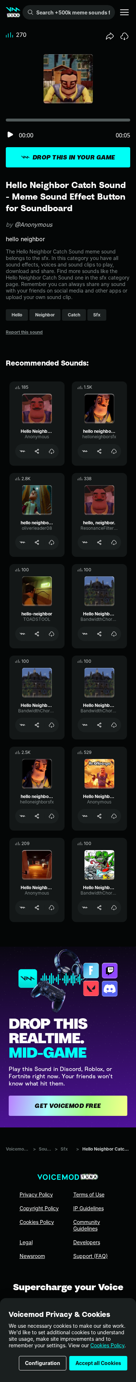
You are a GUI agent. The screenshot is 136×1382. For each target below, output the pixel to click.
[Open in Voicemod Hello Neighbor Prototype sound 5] (85, 634)
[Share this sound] (110, 36)
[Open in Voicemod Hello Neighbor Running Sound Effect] (85, 907)
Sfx (64, 1149)
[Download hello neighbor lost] (51, 816)
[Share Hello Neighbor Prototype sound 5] (99, 634)
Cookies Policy (107, 1345)
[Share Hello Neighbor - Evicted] (99, 816)
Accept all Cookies (98, 1363)
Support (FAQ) (90, 1256)
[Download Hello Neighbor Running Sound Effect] (114, 907)
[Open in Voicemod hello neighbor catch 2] (85, 451)
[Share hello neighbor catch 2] (99, 451)
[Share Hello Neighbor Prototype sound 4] (37, 725)
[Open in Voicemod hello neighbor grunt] (22, 542)
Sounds (45, 1149)
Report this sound (24, 332)
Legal (26, 1242)
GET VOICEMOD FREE (68, 1105)
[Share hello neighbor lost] (37, 816)
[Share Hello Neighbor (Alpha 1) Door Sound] (37, 907)
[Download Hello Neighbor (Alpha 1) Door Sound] (51, 907)
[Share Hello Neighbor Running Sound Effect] (99, 907)
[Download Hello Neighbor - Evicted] (114, 816)
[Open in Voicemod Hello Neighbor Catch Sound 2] (22, 451)
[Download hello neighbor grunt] (51, 542)
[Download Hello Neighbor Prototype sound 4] (51, 725)
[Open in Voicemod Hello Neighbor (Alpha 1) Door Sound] (22, 907)
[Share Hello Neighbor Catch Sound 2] (37, 451)
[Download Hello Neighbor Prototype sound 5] (114, 634)
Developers (86, 1242)
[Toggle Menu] (124, 12)
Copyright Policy (39, 1208)
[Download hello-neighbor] (51, 634)
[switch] (10, 135)
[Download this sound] (124, 36)
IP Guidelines (88, 1208)
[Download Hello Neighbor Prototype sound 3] (114, 725)
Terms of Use (88, 1194)
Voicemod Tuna (18, 1149)
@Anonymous (33, 224)
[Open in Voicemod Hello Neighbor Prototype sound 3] (85, 725)
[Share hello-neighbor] (37, 634)
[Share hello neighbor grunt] (37, 542)
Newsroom (32, 1256)
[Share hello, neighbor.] (99, 542)
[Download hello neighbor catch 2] (114, 451)
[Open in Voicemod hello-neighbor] (22, 634)
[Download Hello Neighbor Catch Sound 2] (51, 451)
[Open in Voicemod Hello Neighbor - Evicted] (85, 816)
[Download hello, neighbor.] (114, 542)
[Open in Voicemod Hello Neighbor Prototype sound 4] (22, 725)
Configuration (42, 1363)
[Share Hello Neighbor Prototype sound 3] (99, 725)
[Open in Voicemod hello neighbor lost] (22, 816)
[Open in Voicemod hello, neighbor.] (85, 542)
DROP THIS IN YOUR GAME (74, 157)
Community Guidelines (86, 1225)
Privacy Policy (36, 1194)
